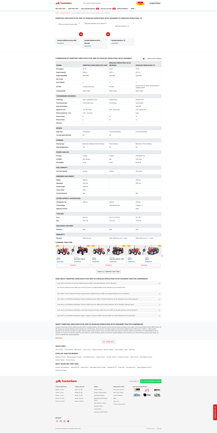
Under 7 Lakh (60, 395)
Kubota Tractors (60, 360)
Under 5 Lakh (60, 392)
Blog (114, 398)
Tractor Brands (69, 349)
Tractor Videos (119, 349)
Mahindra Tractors (61, 357)
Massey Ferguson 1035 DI (144, 367)
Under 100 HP (79, 398)
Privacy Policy (150, 428)
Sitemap (159, 428)
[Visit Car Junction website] (157, 395)
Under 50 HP (79, 392)
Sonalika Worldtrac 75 (118, 40)
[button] (108, 283)
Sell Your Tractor (118, 392)
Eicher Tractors (134, 357)
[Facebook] (57, 421)
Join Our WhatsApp (151, 381)
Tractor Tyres (87, 349)
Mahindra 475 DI (112, 367)
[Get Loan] (140, 3)
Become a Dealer (108, 349)
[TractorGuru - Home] (64, 3)
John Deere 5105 (131, 367)
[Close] (79, 23)
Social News (98, 409)
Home (57, 13)
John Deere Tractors (89, 357)
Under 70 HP (79, 395)
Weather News (98, 406)
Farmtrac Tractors (111, 357)
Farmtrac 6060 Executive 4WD (66, 40)
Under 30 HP (79, 389)
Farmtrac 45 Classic (61, 370)
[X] (64, 421)
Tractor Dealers (118, 395)
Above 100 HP (79, 401)
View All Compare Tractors (108, 272)
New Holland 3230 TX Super (98, 367)
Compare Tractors (155, 3)
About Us (116, 401)
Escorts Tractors (70, 360)
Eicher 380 (121, 367)
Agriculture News (99, 395)
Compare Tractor (65, 13)
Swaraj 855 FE (75, 367)
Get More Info (108, 342)
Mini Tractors (78, 349)
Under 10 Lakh (60, 398)
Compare (73, 265)
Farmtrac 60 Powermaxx (62, 367)
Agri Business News (100, 403)
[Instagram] (60, 421)
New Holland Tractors (146, 357)
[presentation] (55, 255)
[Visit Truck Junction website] (137, 395)
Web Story (132, 349)
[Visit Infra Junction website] (157, 390)
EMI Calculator (106, 8)
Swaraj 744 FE (84, 367)
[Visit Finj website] (147, 395)
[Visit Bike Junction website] (137, 390)
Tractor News (98, 389)
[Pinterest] (68, 421)
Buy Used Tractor (118, 389)
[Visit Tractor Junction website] (147, 390)
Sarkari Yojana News (100, 392)
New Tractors (59, 349)
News (126, 349)
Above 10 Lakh (60, 401)
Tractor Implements (88, 8)
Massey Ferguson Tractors (74, 357)
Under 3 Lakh (60, 389)
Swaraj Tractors (100, 357)
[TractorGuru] (66, 381)
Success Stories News (101, 412)
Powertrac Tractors (123, 357)
